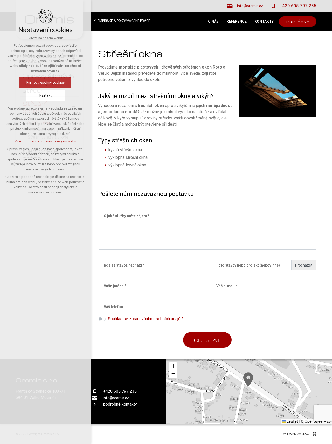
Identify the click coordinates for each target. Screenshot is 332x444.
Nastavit (45, 95)
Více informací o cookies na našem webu (45, 141)
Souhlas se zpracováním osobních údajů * (145, 318)
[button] (248, 379)
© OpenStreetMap (316, 421)
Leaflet (292, 421)
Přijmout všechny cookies (45, 82)
